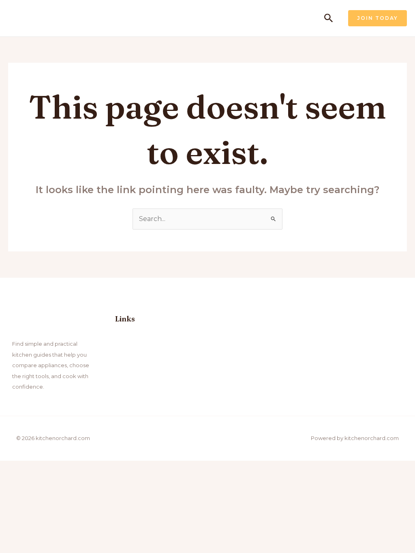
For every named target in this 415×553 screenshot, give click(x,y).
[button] (329, 18)
